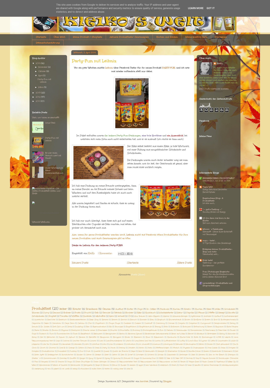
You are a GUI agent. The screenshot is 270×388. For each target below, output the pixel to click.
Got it (211, 8)
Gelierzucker (181, 330)
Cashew (81, 323)
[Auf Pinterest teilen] (131, 253)
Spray (107, 358)
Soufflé (73, 358)
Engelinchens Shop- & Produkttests (213, 199)
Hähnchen (51, 337)
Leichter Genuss (80, 341)
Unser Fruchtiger (82, 361)
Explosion (219, 326)
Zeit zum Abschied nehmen (214, 223)
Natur (180, 312)
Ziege (97, 365)
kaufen (198, 365)
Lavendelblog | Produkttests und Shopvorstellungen (217, 284)
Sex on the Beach (216, 354)
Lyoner (204, 341)
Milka (217, 309)
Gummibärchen (63, 334)
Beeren (115, 319)
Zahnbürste (75, 365)
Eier (88, 326)
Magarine (36, 344)
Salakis (98, 354)
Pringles (35, 351)
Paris (89, 348)
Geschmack (210, 330)
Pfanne (201, 312)
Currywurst (205, 323)
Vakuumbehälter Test (128, 361)
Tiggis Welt (208, 187)
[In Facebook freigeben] (128, 253)
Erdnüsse (187, 326)
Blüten (187, 319)
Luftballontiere (170, 341)
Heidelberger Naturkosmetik (156, 334)
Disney (232, 323)
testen (107, 369)
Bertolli (124, 319)
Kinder (127, 337)
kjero (111, 316)
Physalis (186, 348)
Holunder (232, 334)
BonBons (197, 319)
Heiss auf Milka (178, 334)
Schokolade (229, 309)
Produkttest (41, 308)
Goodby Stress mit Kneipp (214, 212)
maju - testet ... (209, 240)
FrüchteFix (125, 330)
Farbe (37, 330)
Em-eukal (119, 326)
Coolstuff (148, 323)
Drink (70, 326)
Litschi (128, 341)
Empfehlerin (131, 326)
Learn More (195, 8)
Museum (156, 344)
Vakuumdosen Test (148, 361)
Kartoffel (92, 337)
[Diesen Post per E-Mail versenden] (119, 253)
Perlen (141, 348)
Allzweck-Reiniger (180, 316)
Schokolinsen (38, 316)
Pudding (73, 351)
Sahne (89, 354)
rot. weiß (66, 369)
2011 (38, 101)
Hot (41, 337)
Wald (34, 365)
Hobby (222, 334)
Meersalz (77, 344)
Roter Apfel (39, 354)
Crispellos (193, 323)
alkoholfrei (100, 316)
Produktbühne (48, 351)
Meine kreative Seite (196, 36)
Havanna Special (135, 334)
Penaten (131, 348)
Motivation (130, 344)
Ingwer (62, 337)
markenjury (39, 369)
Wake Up (231, 361)
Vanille (183, 361)
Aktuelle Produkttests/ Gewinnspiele (129, 36)
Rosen (206, 351)
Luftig (182, 341)
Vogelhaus (220, 361)
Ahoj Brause (139, 316)
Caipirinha (36, 323)
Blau (152, 319)
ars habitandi (151, 365)
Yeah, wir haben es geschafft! (45, 117)
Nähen (201, 344)
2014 (38, 63)
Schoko (161, 354)
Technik (189, 358)
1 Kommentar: (105, 253)
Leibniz (109, 67)
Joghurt (71, 337)
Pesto (150, 348)
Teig (197, 358)
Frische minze (89, 330)
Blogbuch (161, 319)
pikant (56, 369)
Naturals (179, 344)
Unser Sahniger (100, 361)
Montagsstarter (166, 312)
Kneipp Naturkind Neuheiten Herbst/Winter (215, 190)
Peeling (122, 348)
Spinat (99, 358)
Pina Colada (213, 348)
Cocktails (127, 323)
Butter (130, 309)
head (190, 365)
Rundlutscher (67, 354)
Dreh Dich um (58, 326)
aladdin (132, 365)
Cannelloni (56, 323)
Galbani (170, 330)
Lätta (213, 341)
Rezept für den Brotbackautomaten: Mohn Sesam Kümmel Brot (218, 275)
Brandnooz (92, 308)
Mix (111, 344)
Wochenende (44, 365)
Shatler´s (36, 358)
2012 (38, 97)
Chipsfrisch (100, 323)
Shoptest (52, 316)
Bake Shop (93, 319)
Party (104, 348)
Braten (207, 319)
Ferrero (55, 330)
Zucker (124, 365)
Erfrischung (199, 326)
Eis (110, 326)
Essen (209, 326)
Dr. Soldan (45, 326)
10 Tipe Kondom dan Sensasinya (217, 243)
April (40, 75)
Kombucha (171, 337)
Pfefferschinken (162, 348)
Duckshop (79, 326)
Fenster (45, 330)
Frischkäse (102, 330)
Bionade (143, 319)
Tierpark (44, 361)
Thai (36, 361)
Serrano (201, 354)
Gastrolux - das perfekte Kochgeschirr (213, 264)
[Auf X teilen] (125, 253)
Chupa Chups (114, 323)
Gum (51, 334)
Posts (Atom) (138, 274)
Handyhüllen (110, 334)
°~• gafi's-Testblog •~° (212, 209)
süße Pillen (97, 369)
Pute (88, 351)
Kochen (176, 309)
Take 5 (169, 358)
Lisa (101, 341)
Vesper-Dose (194, 361)
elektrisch (164, 365)
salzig (75, 369)
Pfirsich (176, 348)
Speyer (82, 358)
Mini (104, 344)
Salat (106, 354)
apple (141, 365)
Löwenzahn (223, 341)
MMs (233, 341)
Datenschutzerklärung (48, 42)
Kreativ (187, 309)
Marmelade (66, 344)
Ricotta (231, 312)
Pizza (223, 348)
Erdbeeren (175, 326)
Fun (161, 330)
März (41, 87)
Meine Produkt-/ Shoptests (87, 36)
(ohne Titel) (50, 123)
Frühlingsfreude (150, 330)
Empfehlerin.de (145, 326)
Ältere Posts (184, 263)
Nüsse (210, 344)
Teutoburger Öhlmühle (228, 358)
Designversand (220, 323)
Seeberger (183, 354)
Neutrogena (191, 344)
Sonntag (63, 358)
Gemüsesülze (196, 330)
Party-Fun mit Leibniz (94, 61)
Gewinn (106, 308)
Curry (46, 312)
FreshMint (75, 330)
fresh (174, 365)
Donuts (35, 326)
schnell (121, 316)
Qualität (97, 351)
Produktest (62, 351)
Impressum (221, 36)
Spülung (116, 358)
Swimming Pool (149, 358)
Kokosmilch (159, 337)
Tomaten (64, 316)
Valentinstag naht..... (211, 254)
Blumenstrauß (175, 319)
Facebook (164, 309)
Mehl (87, 344)
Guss (75, 334)
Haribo (122, 334)
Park (97, 348)
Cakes (46, 323)
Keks (139, 312)
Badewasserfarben (78, 319)
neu (49, 369)
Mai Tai (46, 344)
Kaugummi (104, 337)
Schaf (130, 354)
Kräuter (77, 308)
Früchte (113, 330)
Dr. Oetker (151, 309)
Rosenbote (216, 351)
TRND (161, 358)
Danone (56, 312)
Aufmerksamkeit (231, 316)
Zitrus (114, 365)
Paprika (190, 312)
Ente (166, 326)
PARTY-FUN (168, 67)
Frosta (77, 312)
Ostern (81, 348)
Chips (139, 309)
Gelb (97, 312)
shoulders (84, 369)
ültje (128, 369)
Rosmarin (228, 351)
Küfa (196, 337)
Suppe (136, 358)
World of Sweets (60, 365)
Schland (150, 354)
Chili (90, 323)
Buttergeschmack (228, 319)
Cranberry (160, 323)
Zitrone (106, 365)
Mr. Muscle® (143, 344)
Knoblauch (150, 312)
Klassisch (138, 337)
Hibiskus (200, 334)
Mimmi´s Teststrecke (213, 229)
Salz (122, 354)
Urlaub (113, 361)
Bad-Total (51, 319)
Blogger (167, 381)
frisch (182, 365)
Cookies (138, 323)
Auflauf (217, 316)
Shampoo (231, 354)
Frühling (136, 330)
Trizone (61, 361)
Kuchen (198, 309)
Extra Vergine (232, 326)
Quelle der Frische (120, 351)
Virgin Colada (207, 361)
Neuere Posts (80, 263)
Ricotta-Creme (195, 351)
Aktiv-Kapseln (154, 316)
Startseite (41, 36)
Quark (106, 351)
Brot (216, 319)
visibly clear (118, 369)
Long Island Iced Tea (143, 341)
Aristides (207, 316)
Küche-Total (185, 337)
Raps (133, 351)
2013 (38, 92)
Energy (158, 326)
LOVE (218, 337)
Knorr (148, 337)
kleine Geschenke (211, 365)
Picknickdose (198, 348)
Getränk (118, 312)
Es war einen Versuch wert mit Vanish (53, 155)
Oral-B (62, 348)
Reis (140, 351)
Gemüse (106, 312)
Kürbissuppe (207, 337)
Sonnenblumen (50, 358)
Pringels (232, 348)
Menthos (95, 344)
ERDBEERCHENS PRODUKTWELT (219, 178)
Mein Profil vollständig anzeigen (214, 89)
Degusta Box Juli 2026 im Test (216, 180)
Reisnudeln (150, 351)
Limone (93, 341)
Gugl (34, 334)
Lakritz (227, 337)
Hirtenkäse (211, 334)
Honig (34, 337)
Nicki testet (208, 260)
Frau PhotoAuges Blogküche (216, 271)
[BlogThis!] (122, 253)
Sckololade (171, 354)
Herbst (191, 334)
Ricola (182, 351)
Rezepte (161, 351)
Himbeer (129, 312)
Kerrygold (117, 337)
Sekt (193, 354)
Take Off (179, 358)
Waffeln (75, 316)
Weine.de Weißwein (41, 222)
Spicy (90, 358)
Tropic (69, 361)
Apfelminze (195, 316)
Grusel (233, 330)
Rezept (222, 312)
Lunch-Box (193, 341)
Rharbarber (172, 351)
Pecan (113, 348)
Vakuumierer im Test (168, 361)
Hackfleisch (85, 334)
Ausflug (119, 309)
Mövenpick (167, 344)
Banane (105, 319)
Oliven (42, 348)
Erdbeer (67, 312)
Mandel (55, 344)
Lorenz (158, 341)
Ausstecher (39, 319)
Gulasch (42, 334)
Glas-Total (222, 330)
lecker (63, 309)
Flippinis (64, 330)
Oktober (42, 71)
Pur (81, 351)
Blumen (35, 312)
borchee (144, 381)
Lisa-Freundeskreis (114, 341)
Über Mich (59, 36)
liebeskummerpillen (230, 365)
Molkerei (119, 344)
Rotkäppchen (53, 354)
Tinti (53, 361)
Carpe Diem (69, 323)
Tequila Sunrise (208, 358)
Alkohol (166, 316)
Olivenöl (52, 348)
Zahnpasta (88, 365)
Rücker (80, 354)
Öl (129, 316)
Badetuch (63, 319)
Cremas (171, 323)
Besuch (133, 319)
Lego (58, 341)
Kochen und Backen (167, 36)
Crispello (181, 323)
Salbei (114, 354)
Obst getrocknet (222, 344)
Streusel (127, 358)
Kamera (82, 337)
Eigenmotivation (99, 326)
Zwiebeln (87, 316)
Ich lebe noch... (209, 203)
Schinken (140, 354)
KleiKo (220, 63)
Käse (209, 309)
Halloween (98, 334)
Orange (71, 348)
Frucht (87, 312)
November (43, 67)
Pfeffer (211, 312)
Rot (236, 351)
